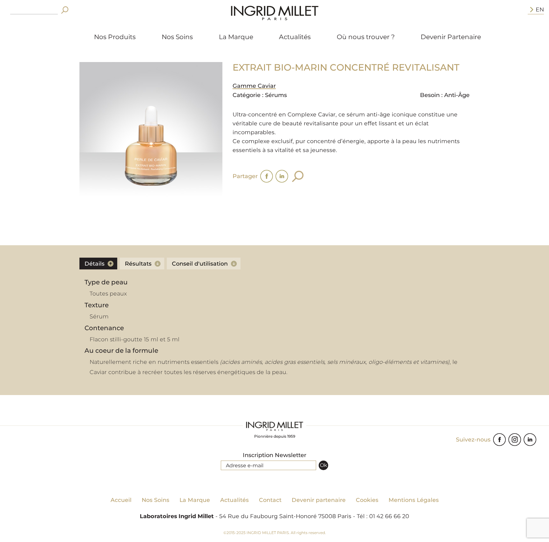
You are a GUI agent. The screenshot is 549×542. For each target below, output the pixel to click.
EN (540, 9)
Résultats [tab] (138, 263)
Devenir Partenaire (451, 37)
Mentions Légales (414, 500)
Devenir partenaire (319, 500)
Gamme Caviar (254, 85)
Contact (270, 500)
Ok (323, 465)
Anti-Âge (457, 95)
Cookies (367, 500)
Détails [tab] (95, 263)
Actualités (295, 37)
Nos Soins (177, 37)
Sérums (276, 95)
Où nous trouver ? (366, 37)
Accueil (121, 500)
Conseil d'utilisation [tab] (200, 263)
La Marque (236, 37)
